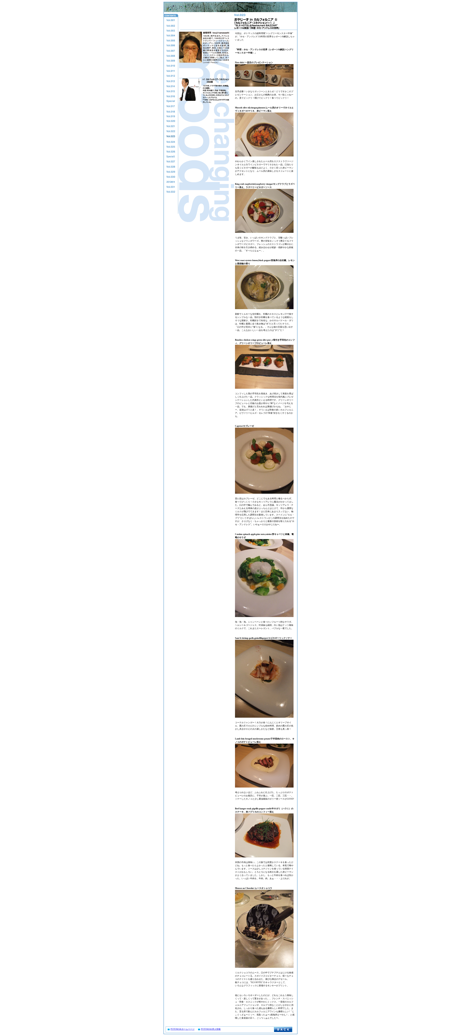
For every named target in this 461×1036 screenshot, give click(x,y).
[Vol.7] (170, 51)
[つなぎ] (170, 166)
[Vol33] (170, 192)
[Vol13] (170, 81)
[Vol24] (170, 141)
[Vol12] (170, 76)
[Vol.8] (170, 56)
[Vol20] (170, 121)
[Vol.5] (170, 40)
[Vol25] (170, 146)
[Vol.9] (170, 61)
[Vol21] (170, 126)
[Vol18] (170, 111)
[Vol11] (170, 71)
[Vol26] (170, 151)
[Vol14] (170, 86)
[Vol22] (170, 131)
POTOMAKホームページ (182, 1029)
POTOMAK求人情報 (211, 1029)
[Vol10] (170, 66)
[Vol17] (170, 106)
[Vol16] (170, 96)
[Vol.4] (170, 35)
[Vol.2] (170, 25)
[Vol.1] (170, 20)
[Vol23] (170, 136)
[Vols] (170, 101)
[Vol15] (170, 91)
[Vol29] (170, 172)
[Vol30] (170, 177)
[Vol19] (170, 116)
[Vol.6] (170, 45)
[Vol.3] (170, 30)
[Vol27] (170, 161)
